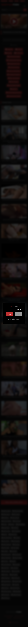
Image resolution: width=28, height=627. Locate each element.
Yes (9, 314)
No (18, 314)
